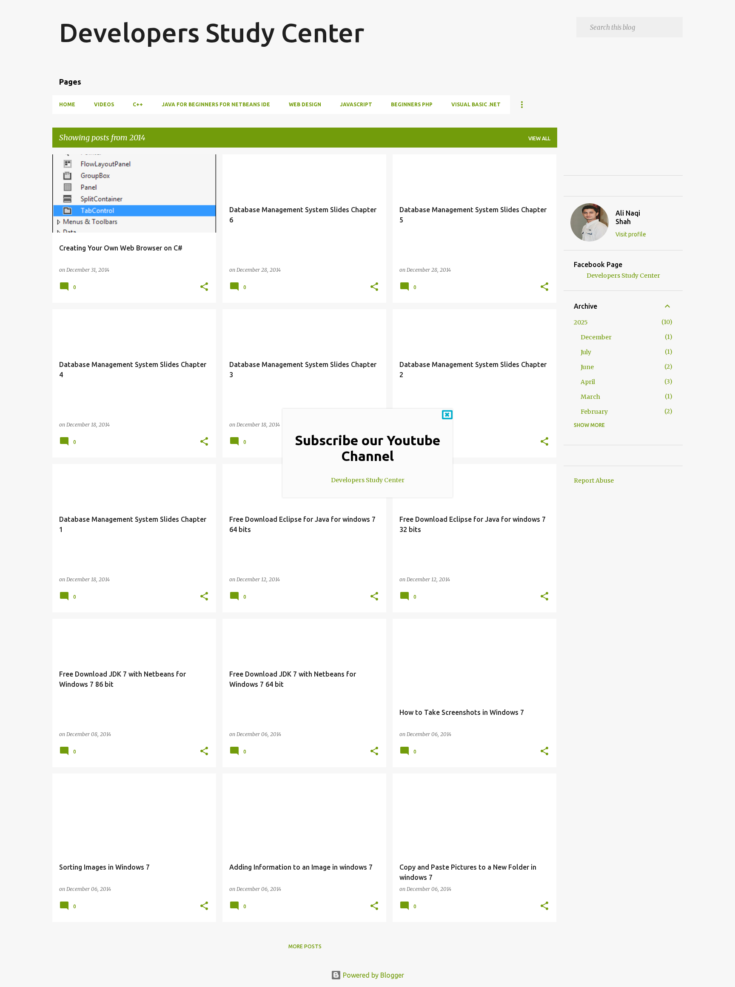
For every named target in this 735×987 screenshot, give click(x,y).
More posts (305, 946)
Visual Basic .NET (476, 104)
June (587, 367)
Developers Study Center (211, 32)
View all (539, 138)
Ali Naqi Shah (627, 217)
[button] (204, 287)
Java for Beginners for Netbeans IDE (216, 104)
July (586, 352)
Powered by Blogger (372, 975)
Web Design (305, 104)
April (588, 382)
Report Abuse (594, 480)
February (594, 411)
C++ (138, 104)
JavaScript (356, 104)
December (596, 337)
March (590, 397)
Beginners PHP (412, 104)
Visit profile (630, 234)
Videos (104, 104)
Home (67, 104)
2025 (581, 322)
